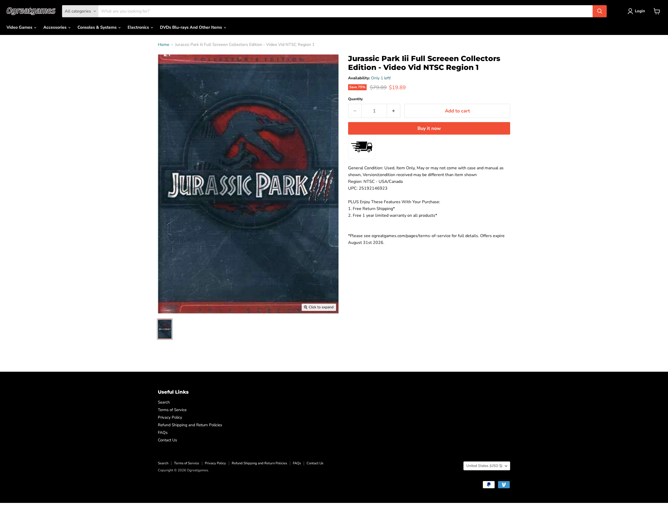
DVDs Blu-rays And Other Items (191, 27)
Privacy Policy (170, 417)
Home (163, 44)
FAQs (163, 432)
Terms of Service (172, 409)
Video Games (20, 27)
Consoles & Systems (97, 27)
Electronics (139, 27)
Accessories (55, 27)
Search (164, 402)
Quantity (355, 99)
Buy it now (429, 128)
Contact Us (167, 440)
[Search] (600, 11)
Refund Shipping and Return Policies (190, 425)
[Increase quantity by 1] (393, 111)
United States (484, 465)
